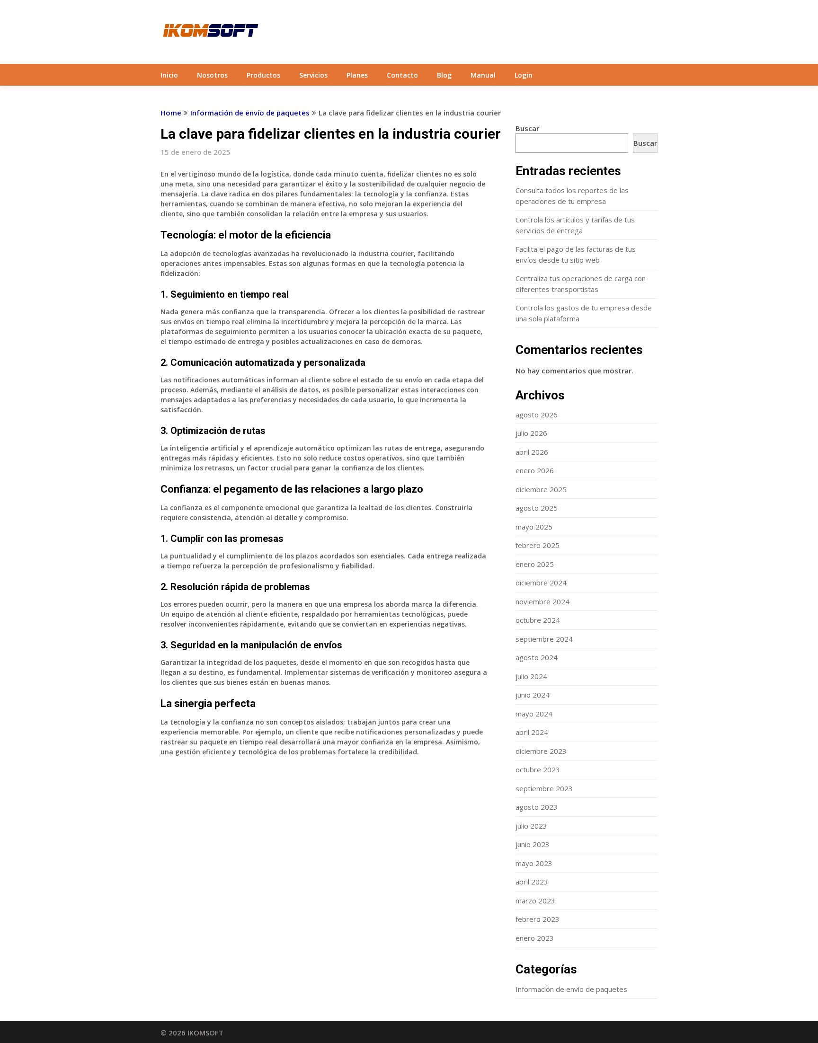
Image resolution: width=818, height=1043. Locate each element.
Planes (357, 75)
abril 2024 (532, 732)
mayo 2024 (534, 713)
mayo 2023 (534, 863)
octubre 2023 (538, 769)
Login (524, 75)
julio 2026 (531, 433)
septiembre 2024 (544, 639)
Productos (263, 75)
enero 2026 (535, 470)
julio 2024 (531, 676)
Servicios (313, 75)
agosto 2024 (537, 657)
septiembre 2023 (544, 788)
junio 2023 (533, 844)
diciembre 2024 (541, 582)
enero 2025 (535, 564)
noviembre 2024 (542, 601)
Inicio (169, 75)
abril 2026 (532, 452)
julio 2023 (531, 826)
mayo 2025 (534, 526)
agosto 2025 (537, 508)
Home (170, 112)
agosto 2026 (537, 414)
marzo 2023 (535, 900)
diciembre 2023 (541, 751)
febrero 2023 (538, 919)
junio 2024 (533, 694)
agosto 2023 (537, 807)
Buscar (527, 128)
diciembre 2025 (541, 489)
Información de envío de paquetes (250, 112)
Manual (483, 75)
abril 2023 (532, 881)
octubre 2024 (538, 620)
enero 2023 (535, 938)
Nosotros (212, 75)
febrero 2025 (538, 545)
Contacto (402, 75)
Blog (444, 75)
